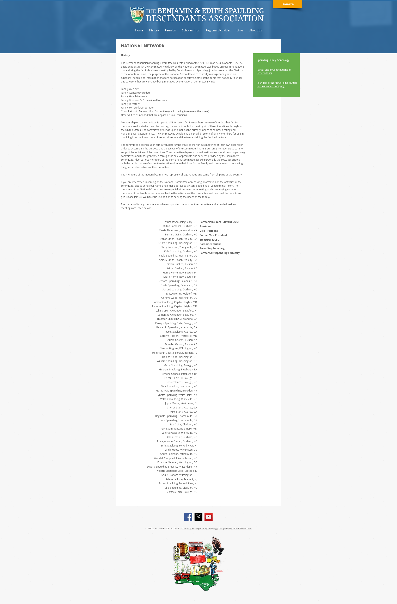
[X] (198, 517)
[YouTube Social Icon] (208, 517)
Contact (186, 528)
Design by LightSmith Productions (235, 528)
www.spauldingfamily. (202, 528)
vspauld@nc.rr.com (222, 185)
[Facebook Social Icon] (188, 517)
